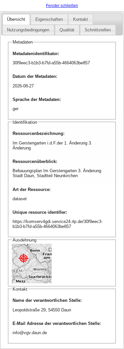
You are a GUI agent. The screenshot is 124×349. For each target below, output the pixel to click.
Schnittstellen (98, 29)
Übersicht (16, 19)
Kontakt (80, 19)
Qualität (67, 29)
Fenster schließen (62, 5)
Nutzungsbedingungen (28, 29)
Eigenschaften (49, 19)
